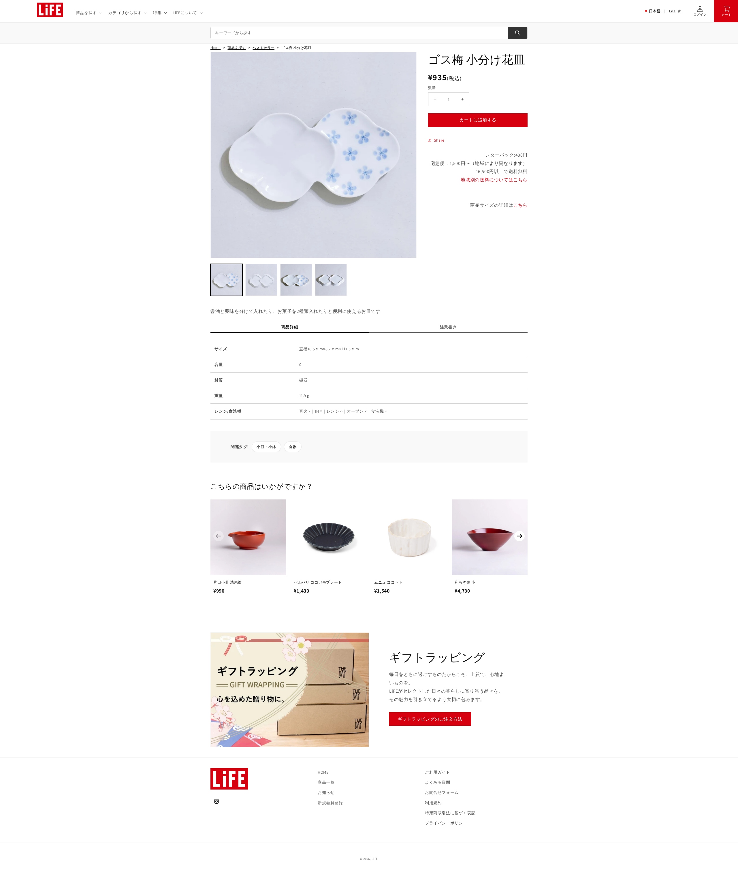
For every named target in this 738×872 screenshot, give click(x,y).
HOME (323, 772)
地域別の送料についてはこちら (494, 180)
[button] (88, 13)
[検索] (517, 33)
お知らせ (326, 792)
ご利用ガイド (437, 772)
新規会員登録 (330, 802)
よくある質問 (437, 782)
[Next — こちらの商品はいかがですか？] (519, 536)
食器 (293, 446)
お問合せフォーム (442, 792)
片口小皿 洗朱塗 (227, 582)
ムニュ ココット (388, 582)
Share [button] (439, 140)
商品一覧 (326, 782)
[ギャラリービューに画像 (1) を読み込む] (226, 280)
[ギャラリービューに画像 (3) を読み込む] (296, 280)
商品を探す (236, 48)
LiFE (375, 859)
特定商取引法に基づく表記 (450, 812)
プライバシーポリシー (446, 823)
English (675, 11)
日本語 (655, 11)
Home (215, 48)
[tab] (289, 328)
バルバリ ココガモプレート (318, 582)
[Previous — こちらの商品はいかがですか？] (218, 536)
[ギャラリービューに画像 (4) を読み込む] (331, 280)
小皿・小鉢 (266, 446)
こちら (520, 205)
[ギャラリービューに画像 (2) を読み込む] (261, 280)
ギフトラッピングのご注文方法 (430, 719)
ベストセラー (263, 48)
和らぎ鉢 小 (465, 582)
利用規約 (433, 802)
